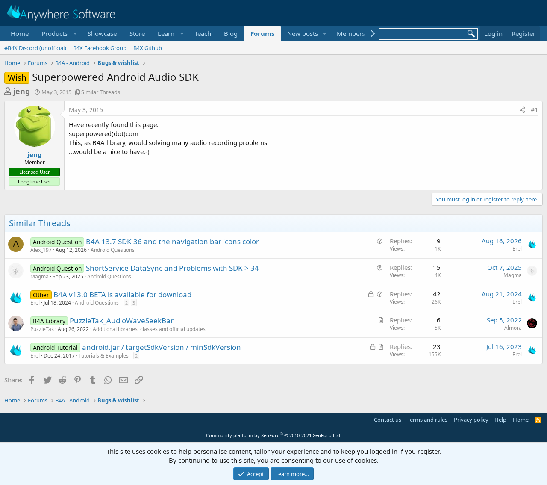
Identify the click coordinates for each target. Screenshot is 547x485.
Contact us (387, 419)
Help (500, 419)
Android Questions (113, 250)
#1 (534, 110)
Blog (231, 33)
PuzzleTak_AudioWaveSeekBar (122, 320)
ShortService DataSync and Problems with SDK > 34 (172, 268)
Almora (513, 327)
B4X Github (147, 48)
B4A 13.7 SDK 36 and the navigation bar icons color (172, 241)
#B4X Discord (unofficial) (35, 48)
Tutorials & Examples (104, 355)
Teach (202, 33)
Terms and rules (427, 419)
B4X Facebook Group (99, 48)
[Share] (522, 109)
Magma (39, 276)
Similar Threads (100, 92)
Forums (262, 33)
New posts (302, 33)
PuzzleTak (42, 329)
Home (20, 33)
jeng (21, 91)
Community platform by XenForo (273, 435)
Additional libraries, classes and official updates (149, 329)
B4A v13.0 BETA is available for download (122, 294)
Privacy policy (471, 419)
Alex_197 (41, 250)
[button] (58, 33)
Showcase (102, 33)
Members (351, 33)
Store (137, 33)
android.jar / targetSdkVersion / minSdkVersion (161, 347)
